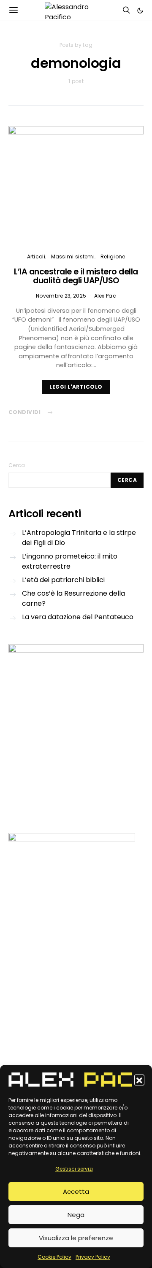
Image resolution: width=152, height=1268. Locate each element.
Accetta (76, 1191)
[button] (139, 1079)
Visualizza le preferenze (76, 1237)
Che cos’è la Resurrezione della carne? (73, 598)
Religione (112, 256)
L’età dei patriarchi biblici (63, 580)
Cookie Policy (54, 1256)
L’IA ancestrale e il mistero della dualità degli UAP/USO (76, 276)
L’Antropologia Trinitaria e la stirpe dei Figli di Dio (79, 538)
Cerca (16, 465)
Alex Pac (105, 295)
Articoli (36, 256)
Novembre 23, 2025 (61, 295)
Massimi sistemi (73, 256)
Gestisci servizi (74, 1168)
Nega (76, 1214)
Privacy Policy (93, 1256)
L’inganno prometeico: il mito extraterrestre (69, 561)
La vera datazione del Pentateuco (77, 617)
